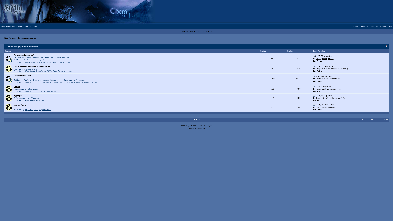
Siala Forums (10, 38)
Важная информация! (24, 55)
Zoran (54, 62)
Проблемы (28, 80)
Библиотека (45, 60)
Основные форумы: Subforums (22, 46)
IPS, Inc (209, 126)
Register (206, 31)
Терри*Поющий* (45, 109)
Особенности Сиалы (32, 60)
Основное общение (22, 75)
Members (374, 27)
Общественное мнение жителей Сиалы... (32, 66)
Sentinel (38, 71)
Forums (28, 27)
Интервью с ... (81, 80)
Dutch (319, 71)
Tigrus (38, 62)
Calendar (364, 27)
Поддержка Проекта (325, 59)
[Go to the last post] (314, 56)
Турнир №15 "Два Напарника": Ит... (331, 98)
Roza (43, 62)
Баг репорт (54, 80)
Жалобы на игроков (67, 80)
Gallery (355, 27)
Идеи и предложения (41, 80)
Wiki (35, 27)
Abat (319, 91)
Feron (27, 62)
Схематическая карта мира (328, 79)
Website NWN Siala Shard (12, 27)
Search (383, 27)
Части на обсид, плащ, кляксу (329, 89)
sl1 (26, 109)
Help (390, 27)
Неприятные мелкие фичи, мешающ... (332, 69)
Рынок (17, 87)
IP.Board (192, 126)
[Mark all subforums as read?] (8, 59)
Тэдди (48, 62)
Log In (199, 31)
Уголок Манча (20, 105)
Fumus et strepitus (64, 62)
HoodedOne (78, 82)
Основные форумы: (27, 38)
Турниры (18, 96)
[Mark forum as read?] (8, 69)
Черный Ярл (30, 82)
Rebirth (320, 81)
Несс (33, 62)
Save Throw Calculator (325, 107)
